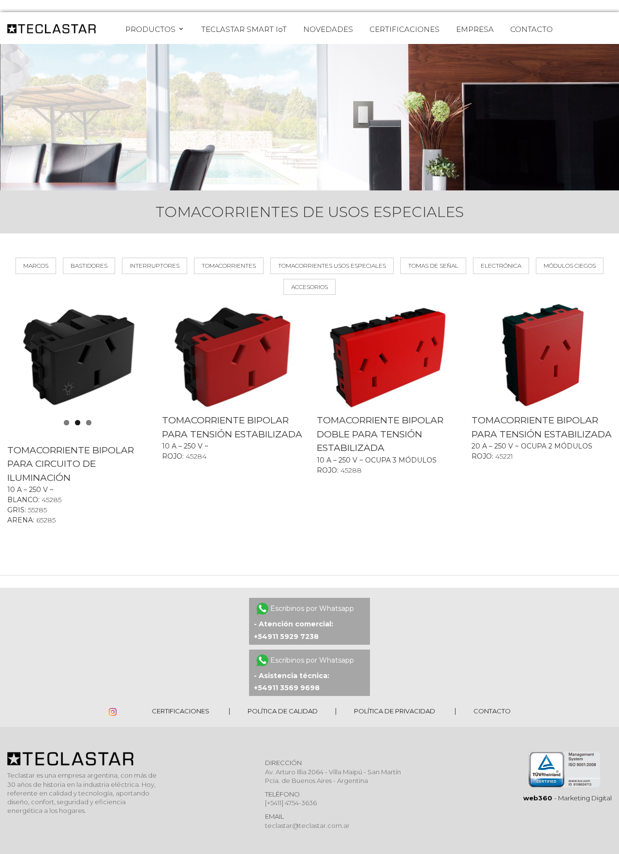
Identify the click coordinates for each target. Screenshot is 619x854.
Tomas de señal (433, 265)
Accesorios (309, 286)
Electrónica (501, 265)
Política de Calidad (283, 711)
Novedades (328, 29)
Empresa (475, 29)
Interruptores (154, 265)
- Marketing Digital (567, 798)
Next (160, 357)
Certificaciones (404, 29)
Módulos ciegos (570, 265)
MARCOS (35, 265)
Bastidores (89, 265)
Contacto (531, 29)
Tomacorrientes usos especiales (332, 265)
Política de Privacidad (394, 711)
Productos (151, 29)
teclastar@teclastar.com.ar (307, 825)
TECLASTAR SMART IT (244, 29)
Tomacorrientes (229, 265)
